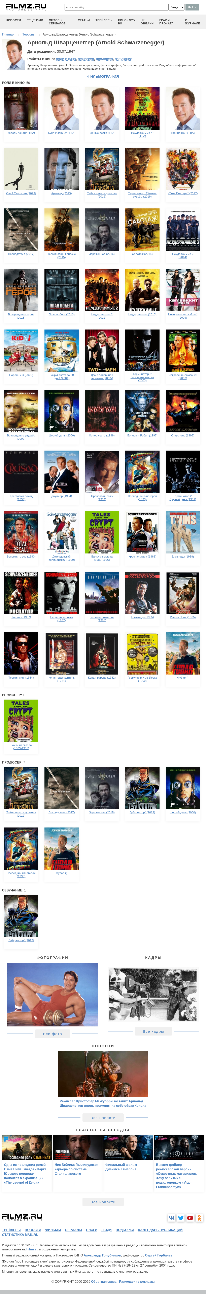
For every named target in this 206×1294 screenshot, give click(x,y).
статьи (84, 20)
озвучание (123, 59)
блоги (91, 1230)
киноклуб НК (126, 22)
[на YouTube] (190, 1218)
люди (106, 1230)
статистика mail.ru (20, 1234)
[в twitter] (180, 1218)
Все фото (52, 1034)
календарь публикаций (160, 1230)
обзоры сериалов (57, 22)
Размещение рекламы (137, 1281)
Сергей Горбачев (158, 1255)
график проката (166, 22)
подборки (125, 1230)
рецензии (35, 20)
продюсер (104, 59)
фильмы (53, 1230)
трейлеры (104, 20)
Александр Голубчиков (102, 1255)
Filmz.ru (32, 1249)
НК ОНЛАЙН (147, 22)
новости (13, 20)
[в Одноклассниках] (199, 1218)
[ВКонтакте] (171, 1218)
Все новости (103, 1118)
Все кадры (153, 1031)
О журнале (192, 22)
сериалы (73, 1230)
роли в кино (66, 59)
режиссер (86, 59)
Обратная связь (104, 1281)
